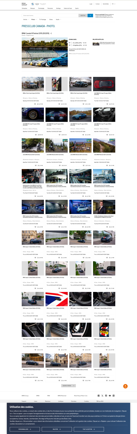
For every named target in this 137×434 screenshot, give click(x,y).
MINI (48, 395)
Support (24, 401)
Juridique (60, 401)
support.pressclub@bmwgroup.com (104, 17)
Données (73, 401)
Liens (35, 401)
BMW (37, 395)
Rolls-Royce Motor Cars (80, 395)
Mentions (47, 401)
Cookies (86, 401)
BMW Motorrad (62, 395)
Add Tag (83, 15)
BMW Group (25, 395)
